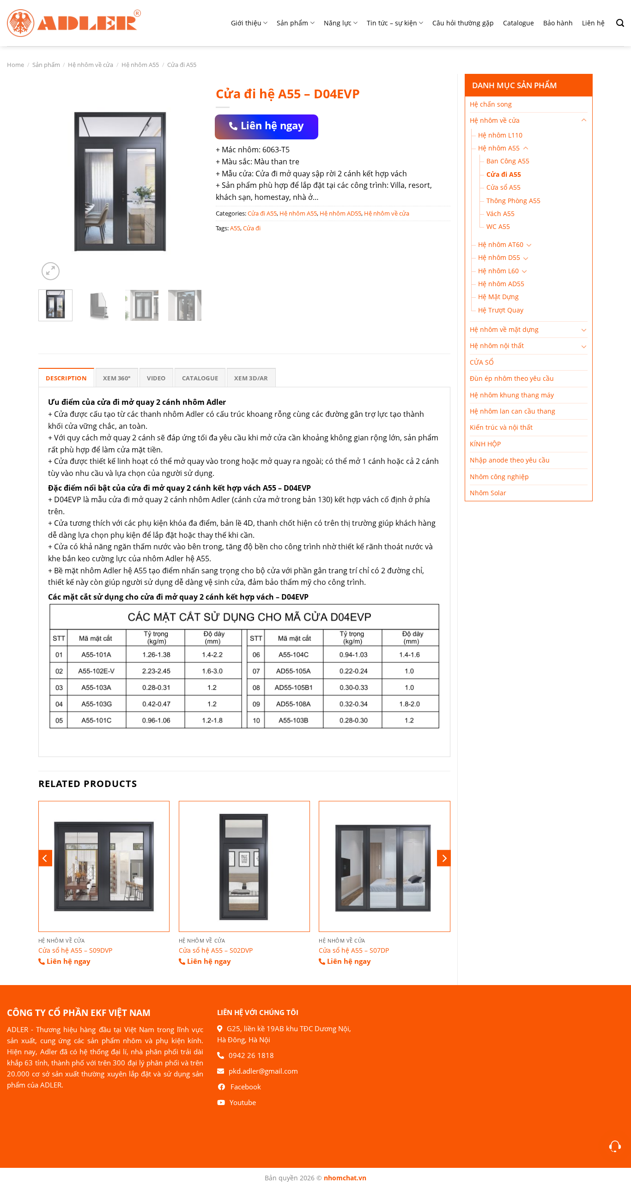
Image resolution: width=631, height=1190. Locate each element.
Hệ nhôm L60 (498, 270)
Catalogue (518, 22)
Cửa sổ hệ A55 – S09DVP (75, 950)
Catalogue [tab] (200, 378)
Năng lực (338, 22)
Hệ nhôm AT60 (500, 244)
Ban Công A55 (507, 160)
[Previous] (53, 182)
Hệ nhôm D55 (499, 257)
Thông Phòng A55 (513, 200)
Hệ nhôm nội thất (497, 345)
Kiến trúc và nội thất (501, 427)
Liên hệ (593, 22)
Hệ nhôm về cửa (90, 64)
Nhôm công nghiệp (499, 476)
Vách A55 (500, 213)
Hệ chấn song (491, 104)
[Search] (616, 23)
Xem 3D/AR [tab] (251, 378)
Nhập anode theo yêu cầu (510, 460)
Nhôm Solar (488, 492)
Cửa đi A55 (181, 64)
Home (15, 64)
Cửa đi (252, 228)
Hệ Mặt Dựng (498, 296)
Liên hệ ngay (272, 125)
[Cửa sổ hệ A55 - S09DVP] (104, 866)
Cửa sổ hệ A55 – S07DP (354, 950)
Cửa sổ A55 (503, 187)
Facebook (246, 1086)
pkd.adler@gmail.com (263, 1071)
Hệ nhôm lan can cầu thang (512, 411)
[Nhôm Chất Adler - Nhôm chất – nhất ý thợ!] (74, 22)
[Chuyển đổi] (584, 120)
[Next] (187, 182)
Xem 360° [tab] (117, 378)
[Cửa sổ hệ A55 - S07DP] (384, 866)
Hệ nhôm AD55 (501, 283)
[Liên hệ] (615, 1146)
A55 (235, 228)
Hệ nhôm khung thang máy (512, 395)
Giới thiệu (246, 22)
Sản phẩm (292, 22)
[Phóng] (51, 271)
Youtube (243, 1102)
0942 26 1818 (251, 1055)
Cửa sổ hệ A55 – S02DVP (216, 950)
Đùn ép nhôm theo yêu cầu (512, 378)
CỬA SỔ (482, 362)
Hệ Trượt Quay (500, 310)
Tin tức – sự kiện (392, 22)
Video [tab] (156, 378)
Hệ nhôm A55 (140, 64)
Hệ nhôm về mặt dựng (504, 329)
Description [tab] (66, 378)
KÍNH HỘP (485, 443)
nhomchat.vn (345, 1177)
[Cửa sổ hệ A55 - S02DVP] (244, 866)
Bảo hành (558, 22)
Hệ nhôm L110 (500, 135)
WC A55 (498, 226)
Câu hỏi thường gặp (463, 22)
